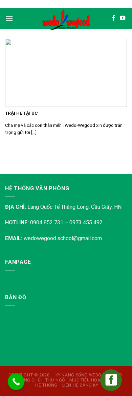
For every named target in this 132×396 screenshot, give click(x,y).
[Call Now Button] (16, 381)
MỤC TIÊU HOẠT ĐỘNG (92, 380)
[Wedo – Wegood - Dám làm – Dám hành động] (66, 20)
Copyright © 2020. (29, 375)
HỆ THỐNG (46, 385)
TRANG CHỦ (28, 380)
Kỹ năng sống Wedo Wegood (89, 375)
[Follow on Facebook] (113, 18)
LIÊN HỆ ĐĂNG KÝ (80, 385)
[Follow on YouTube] (122, 18)
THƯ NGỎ (55, 380)
